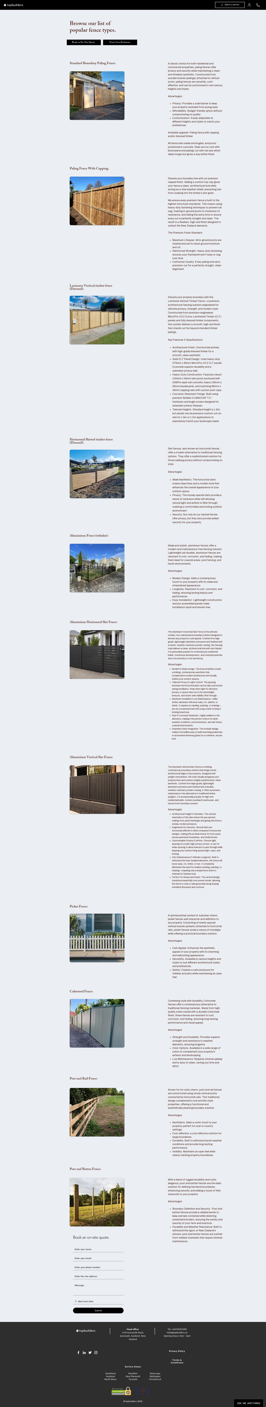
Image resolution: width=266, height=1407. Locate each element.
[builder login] (249, 5)
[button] (230, 5)
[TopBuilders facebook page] (78, 1352)
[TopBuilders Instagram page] (96, 1352)
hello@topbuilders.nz (177, 1332)
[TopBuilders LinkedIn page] (84, 1352)
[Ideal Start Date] (76, 1301)
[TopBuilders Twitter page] (90, 1352)
